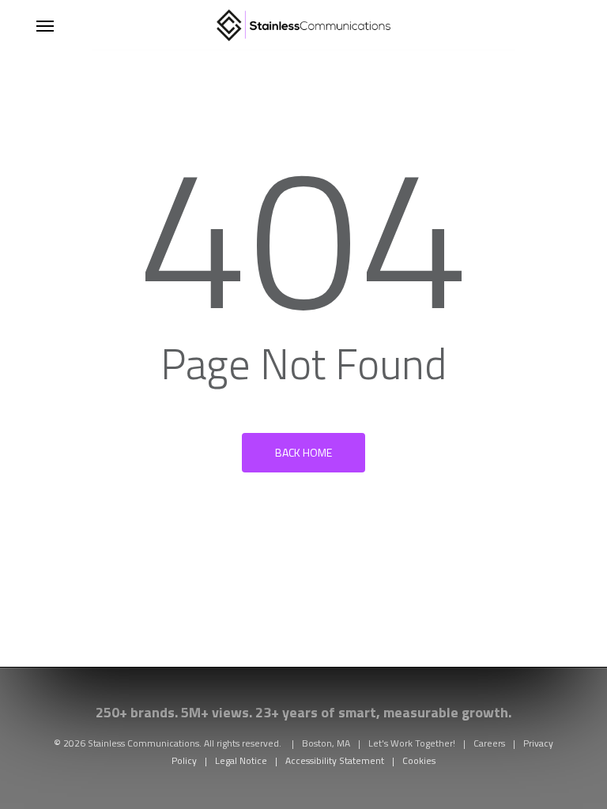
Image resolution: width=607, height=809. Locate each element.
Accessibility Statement (334, 760)
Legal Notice (241, 760)
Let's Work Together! (411, 743)
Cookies (418, 760)
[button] (45, 25)
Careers (489, 743)
